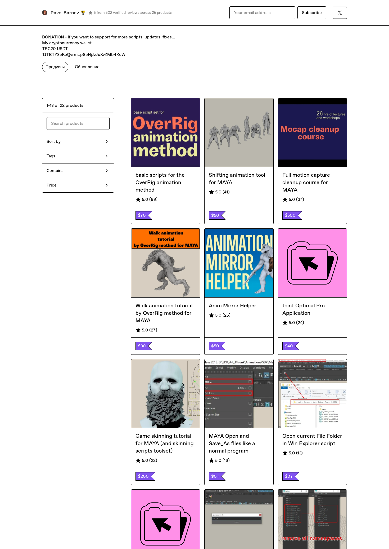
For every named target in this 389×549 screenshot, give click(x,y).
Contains (55, 170)
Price (52, 185)
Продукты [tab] (55, 66)
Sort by (54, 141)
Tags (51, 155)
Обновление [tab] (87, 66)
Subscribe (312, 12)
